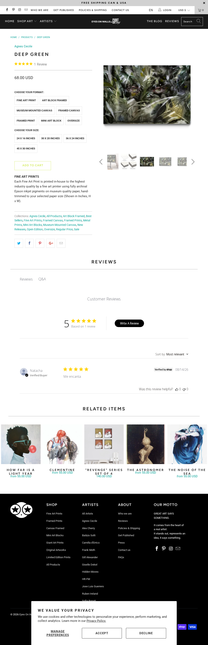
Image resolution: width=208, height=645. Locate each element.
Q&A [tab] (42, 278)
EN (151, 10)
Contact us (120, 10)
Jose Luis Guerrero (93, 586)
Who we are (40, 10)
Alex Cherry (88, 528)
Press (121, 542)
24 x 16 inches (26, 138)
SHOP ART (25, 21)
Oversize (73, 120)
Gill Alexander (90, 557)
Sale (76, 229)
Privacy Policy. (96, 621)
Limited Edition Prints (58, 557)
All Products (54, 216)
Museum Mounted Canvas (34, 110)
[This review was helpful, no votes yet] (176, 389)
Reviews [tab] (26, 279)
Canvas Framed (55, 528)
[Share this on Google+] (50, 243)
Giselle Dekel (89, 564)
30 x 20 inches (50, 138)
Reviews (172, 21)
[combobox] (171, 354)
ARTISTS (47, 21)
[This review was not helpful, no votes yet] (184, 389)
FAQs (121, 557)
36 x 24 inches (75, 138)
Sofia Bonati (89, 600)
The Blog (154, 21)
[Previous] (101, 95)
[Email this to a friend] (61, 243)
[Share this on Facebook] (29, 243)
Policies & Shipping (93, 10)
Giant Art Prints (55, 542)
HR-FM (86, 579)
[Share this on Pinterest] (40, 243)
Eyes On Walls (27, 614)
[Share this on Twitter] (18, 243)
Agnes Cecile (23, 46)
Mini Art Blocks (32, 224)
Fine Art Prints (33, 220)
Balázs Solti (88, 535)
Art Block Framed (54, 100)
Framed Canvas (69, 110)
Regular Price (64, 229)
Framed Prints (73, 220)
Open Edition (35, 229)
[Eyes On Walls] (106, 21)
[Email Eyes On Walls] (26, 10)
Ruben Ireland (90, 593)
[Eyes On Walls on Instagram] (19, 10)
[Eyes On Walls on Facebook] (7, 10)
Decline (146, 633)
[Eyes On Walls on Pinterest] (13, 10)
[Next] (192, 95)
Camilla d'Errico (91, 542)
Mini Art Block (51, 120)
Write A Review (129, 323)
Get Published (63, 10)
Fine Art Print (26, 100)
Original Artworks (56, 549)
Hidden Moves (90, 571)
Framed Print (26, 120)
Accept (101, 633)
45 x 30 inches (26, 148)
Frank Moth (88, 549)
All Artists (87, 513)
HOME (9, 21)
